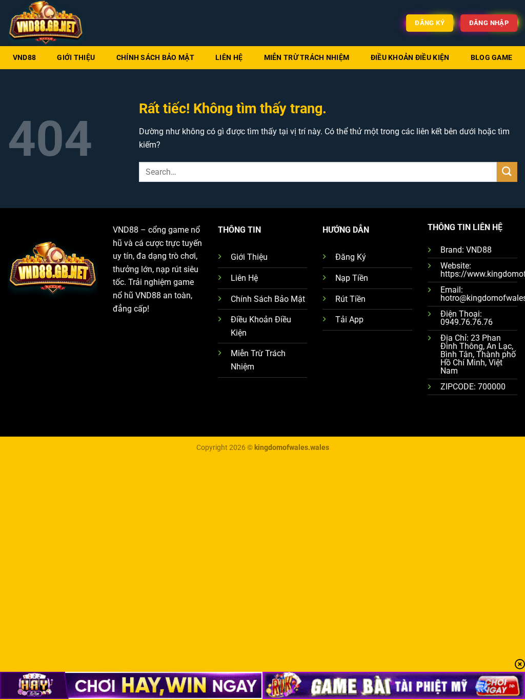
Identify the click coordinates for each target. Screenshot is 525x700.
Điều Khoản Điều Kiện (410, 57)
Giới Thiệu (76, 57)
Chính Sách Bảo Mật (155, 57)
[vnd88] (59, 23)
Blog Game (492, 57)
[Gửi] (507, 172)
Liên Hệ (229, 57)
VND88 (24, 57)
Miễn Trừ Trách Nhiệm (307, 57)
